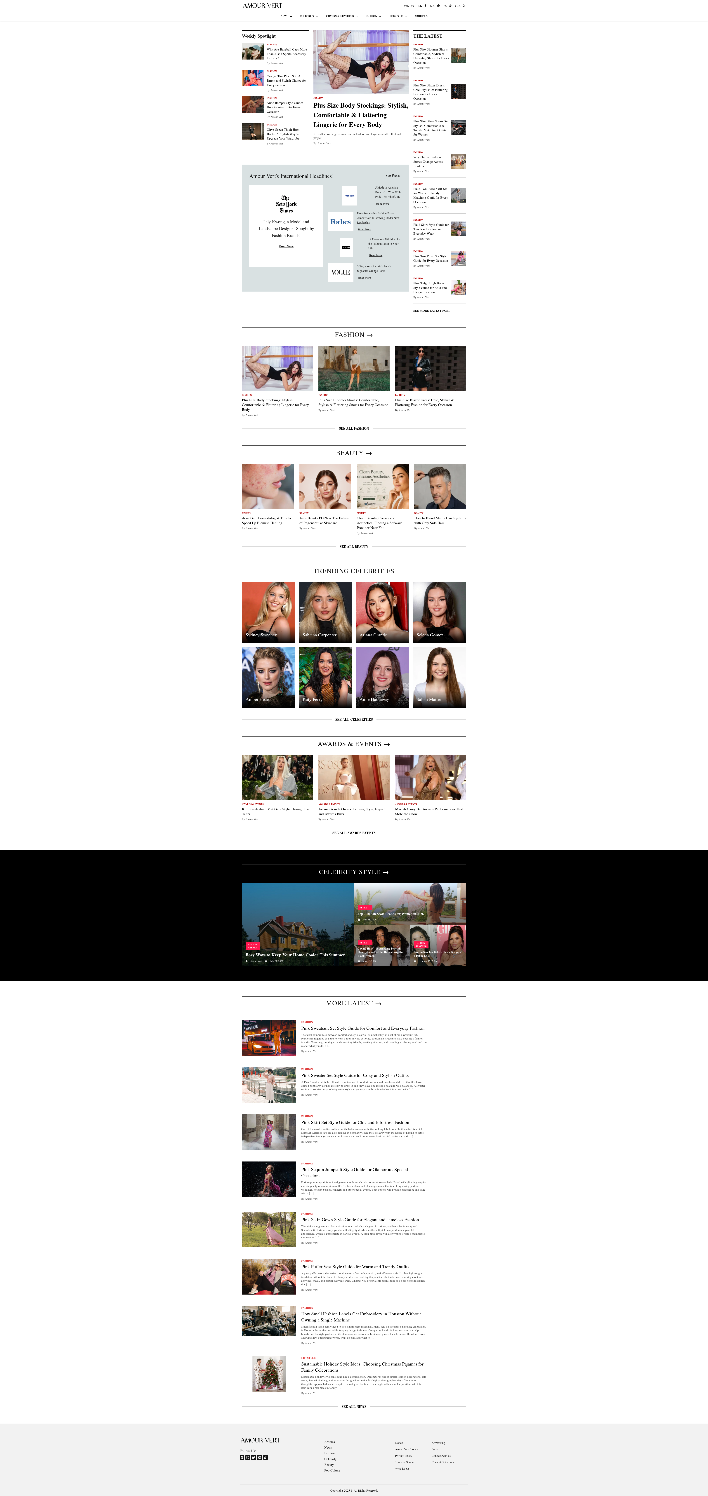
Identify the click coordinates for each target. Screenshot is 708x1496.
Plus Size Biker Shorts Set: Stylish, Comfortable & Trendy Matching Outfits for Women (431, 128)
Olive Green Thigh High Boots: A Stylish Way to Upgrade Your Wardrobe (283, 133)
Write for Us (402, 1468)
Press (435, 1449)
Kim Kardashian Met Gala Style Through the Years (275, 811)
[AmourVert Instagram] (413, 5)
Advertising (438, 1443)
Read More (286, 246)
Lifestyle (396, 16)
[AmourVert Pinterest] (439, 5)
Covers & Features (340, 16)
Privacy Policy (403, 1455)
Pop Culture (332, 1470)
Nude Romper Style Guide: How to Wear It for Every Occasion (285, 107)
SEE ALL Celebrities (354, 719)
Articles (329, 1441)
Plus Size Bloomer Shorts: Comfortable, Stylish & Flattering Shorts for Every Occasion (431, 56)
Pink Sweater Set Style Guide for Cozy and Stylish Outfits (355, 1075)
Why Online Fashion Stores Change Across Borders (428, 161)
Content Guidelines (443, 1462)
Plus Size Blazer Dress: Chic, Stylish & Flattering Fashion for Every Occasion (430, 92)
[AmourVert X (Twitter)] (464, 5)
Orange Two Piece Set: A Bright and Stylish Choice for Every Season (286, 80)
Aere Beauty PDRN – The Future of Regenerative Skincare (324, 520)
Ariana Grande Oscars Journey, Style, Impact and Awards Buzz (352, 811)
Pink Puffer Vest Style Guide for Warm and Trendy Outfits (355, 1266)
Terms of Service (405, 1462)
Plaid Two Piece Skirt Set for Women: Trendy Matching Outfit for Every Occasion (430, 195)
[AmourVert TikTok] (450, 5)
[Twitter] (253, 1457)
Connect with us (441, 1455)
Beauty (329, 1464)
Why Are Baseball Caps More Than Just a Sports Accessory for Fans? (287, 53)
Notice (399, 1443)
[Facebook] (242, 1457)
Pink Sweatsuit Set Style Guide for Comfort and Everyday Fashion (363, 1028)
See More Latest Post (431, 310)
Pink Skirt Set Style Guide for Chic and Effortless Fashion (355, 1122)
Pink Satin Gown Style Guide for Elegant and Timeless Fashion (360, 1219)
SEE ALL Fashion (354, 428)
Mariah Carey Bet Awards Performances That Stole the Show (429, 811)
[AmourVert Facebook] (426, 5)
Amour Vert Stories (406, 1449)
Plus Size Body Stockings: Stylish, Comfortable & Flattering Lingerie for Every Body (360, 114)
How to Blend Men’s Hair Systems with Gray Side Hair (440, 520)
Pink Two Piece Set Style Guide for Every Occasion (430, 258)
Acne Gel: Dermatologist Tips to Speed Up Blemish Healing (266, 520)
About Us (421, 16)
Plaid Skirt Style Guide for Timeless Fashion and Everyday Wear (431, 229)
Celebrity (307, 16)
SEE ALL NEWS (354, 1406)
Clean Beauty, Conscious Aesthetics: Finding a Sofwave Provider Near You (379, 522)
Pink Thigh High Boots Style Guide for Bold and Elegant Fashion (430, 287)
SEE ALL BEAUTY (354, 546)
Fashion (371, 16)
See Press (393, 175)
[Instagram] (247, 1457)
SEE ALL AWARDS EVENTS (354, 832)
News (284, 16)
